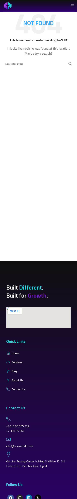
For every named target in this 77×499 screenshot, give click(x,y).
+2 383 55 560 (15, 431)
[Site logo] (8, 5)
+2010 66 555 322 (17, 426)
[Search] (70, 64)
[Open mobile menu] (72, 5)
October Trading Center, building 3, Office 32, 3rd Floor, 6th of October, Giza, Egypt (35, 464)
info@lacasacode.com (19, 446)
